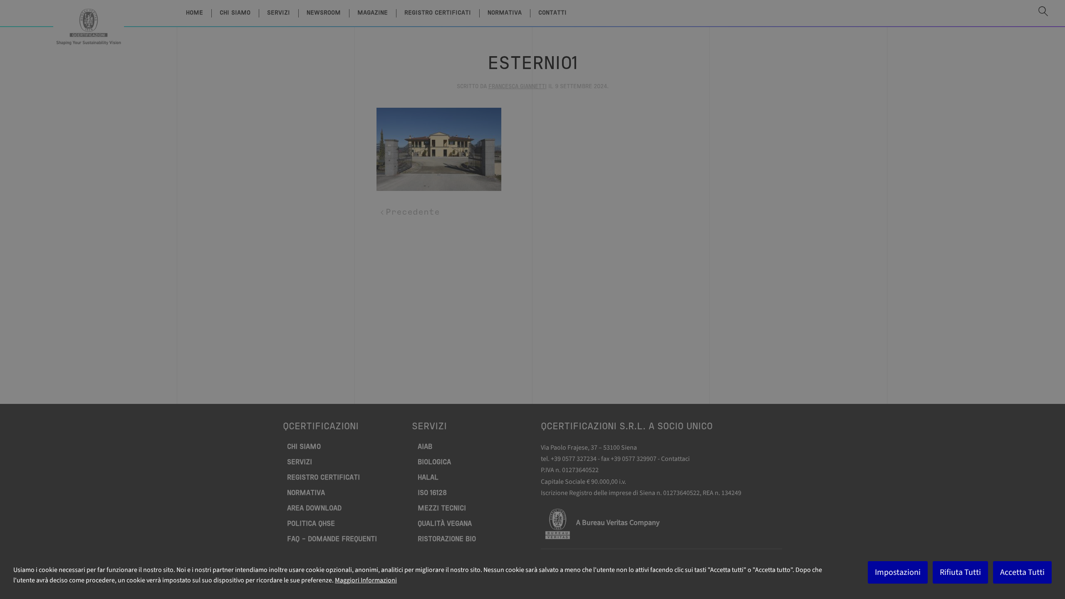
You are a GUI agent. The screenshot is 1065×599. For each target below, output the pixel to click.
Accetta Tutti (1022, 572)
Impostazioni (898, 572)
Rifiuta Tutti (960, 572)
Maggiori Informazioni (366, 580)
